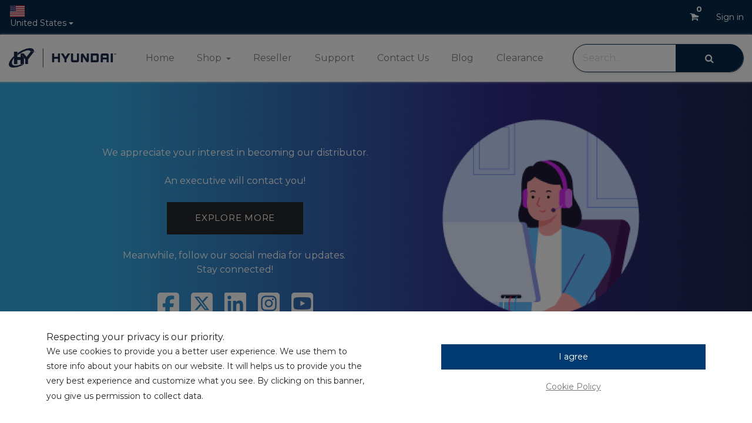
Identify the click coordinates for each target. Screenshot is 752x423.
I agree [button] (573, 356)
